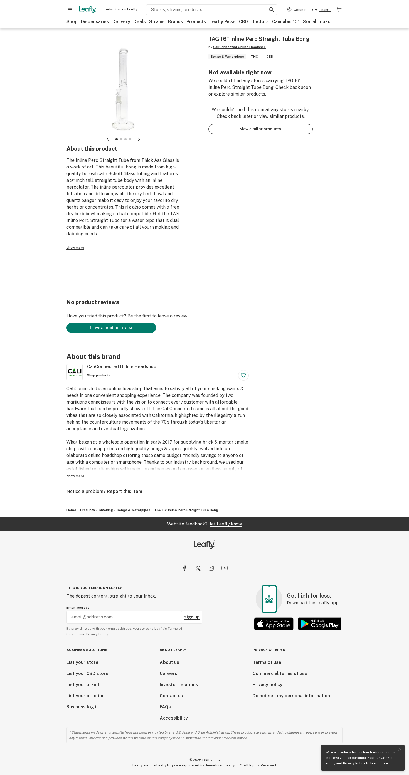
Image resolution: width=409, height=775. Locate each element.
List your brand (82, 684)
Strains (157, 21)
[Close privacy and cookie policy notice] (400, 749)
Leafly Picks (223, 21)
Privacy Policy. (97, 634)
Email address (78, 608)
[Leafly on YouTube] (224, 568)
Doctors (260, 21)
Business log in (82, 707)
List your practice (85, 695)
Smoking (106, 510)
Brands (175, 21)
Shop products (98, 375)
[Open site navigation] (69, 9)
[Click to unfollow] (243, 375)
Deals (140, 21)
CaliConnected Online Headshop (239, 47)
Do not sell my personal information (291, 695)
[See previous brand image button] (107, 139)
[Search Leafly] (271, 9)
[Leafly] (87, 9)
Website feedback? (204, 524)
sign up (192, 617)
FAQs (165, 707)
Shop (72, 21)
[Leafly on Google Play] (319, 623)
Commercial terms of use (280, 673)
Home (71, 510)
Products (196, 21)
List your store (82, 662)
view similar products (260, 129)
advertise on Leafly (121, 9)
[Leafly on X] (197, 568)
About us (169, 662)
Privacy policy (267, 684)
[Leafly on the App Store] (274, 623)
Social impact (317, 21)
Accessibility (174, 718)
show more (75, 248)
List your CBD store (87, 673)
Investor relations (179, 684)
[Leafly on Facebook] (184, 568)
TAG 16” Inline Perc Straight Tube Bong (186, 510)
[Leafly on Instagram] (211, 568)
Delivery (121, 21)
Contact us (171, 695)
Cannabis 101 (286, 21)
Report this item (124, 491)
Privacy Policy (354, 763)
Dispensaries (95, 21)
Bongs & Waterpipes (133, 510)
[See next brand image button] (138, 139)
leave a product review (111, 328)
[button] (116, 139)
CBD (243, 21)
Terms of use (267, 662)
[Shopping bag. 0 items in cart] (339, 9)
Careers (168, 673)
